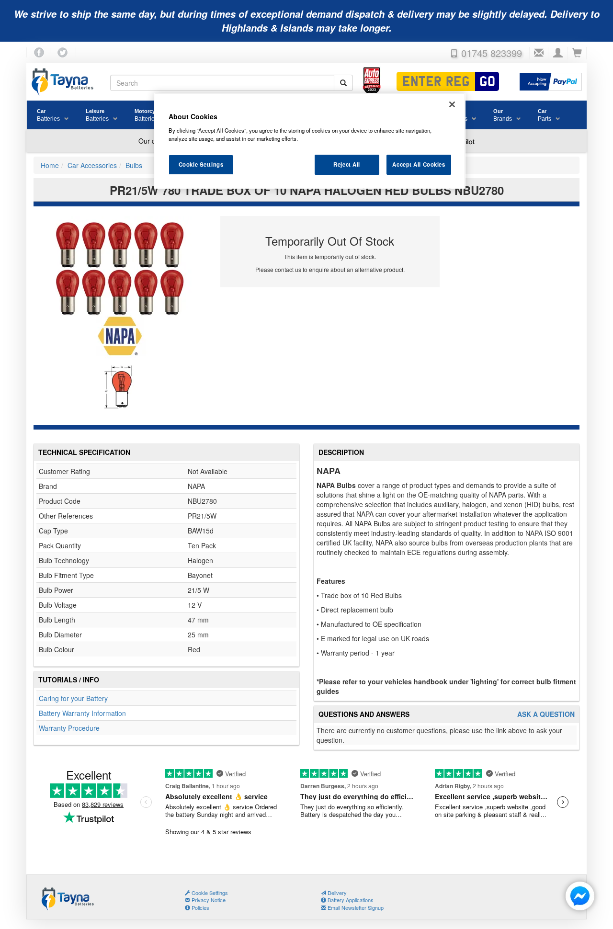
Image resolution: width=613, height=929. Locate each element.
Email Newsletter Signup (355, 907)
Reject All (346, 164)
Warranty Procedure (69, 728)
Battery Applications (350, 900)
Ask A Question (546, 714)
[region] (309, 141)
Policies (199, 907)
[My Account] (558, 53)
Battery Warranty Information (82, 713)
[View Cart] (577, 53)
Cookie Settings (201, 164)
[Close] (452, 104)
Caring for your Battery (73, 698)
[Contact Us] (538, 53)
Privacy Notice (208, 900)
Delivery (336, 892)
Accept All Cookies (418, 164)
